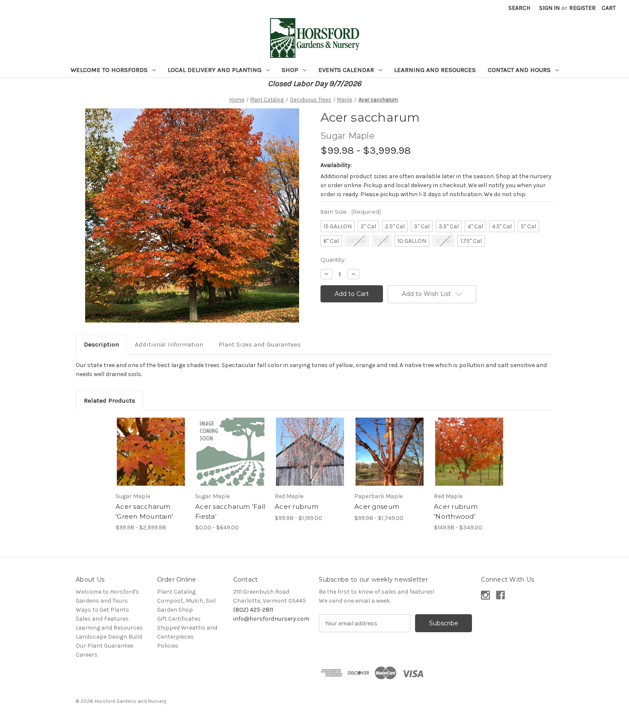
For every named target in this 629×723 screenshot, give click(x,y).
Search (519, 8)
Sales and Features (102, 618)
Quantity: (333, 259)
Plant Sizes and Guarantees (260, 344)
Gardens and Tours (102, 600)
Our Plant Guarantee (104, 645)
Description (101, 344)
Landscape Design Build (109, 636)
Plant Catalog (176, 591)
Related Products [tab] (109, 400)
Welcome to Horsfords (110, 70)
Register (582, 8)
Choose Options (151, 459)
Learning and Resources (435, 70)
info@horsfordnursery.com (271, 618)
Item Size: (350, 211)
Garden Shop (175, 609)
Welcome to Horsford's (107, 591)
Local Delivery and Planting (215, 70)
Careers (87, 654)
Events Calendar (347, 70)
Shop (291, 70)
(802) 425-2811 (253, 609)
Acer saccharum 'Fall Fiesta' (230, 511)
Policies (167, 645)
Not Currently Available (469, 459)
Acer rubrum (296, 506)
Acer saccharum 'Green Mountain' (144, 511)
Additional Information (169, 344)
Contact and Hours (520, 70)
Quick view (143, 444)
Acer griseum (376, 506)
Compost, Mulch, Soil (186, 600)
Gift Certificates (179, 618)
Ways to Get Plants (102, 609)
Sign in (549, 8)
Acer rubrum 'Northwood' (456, 511)
